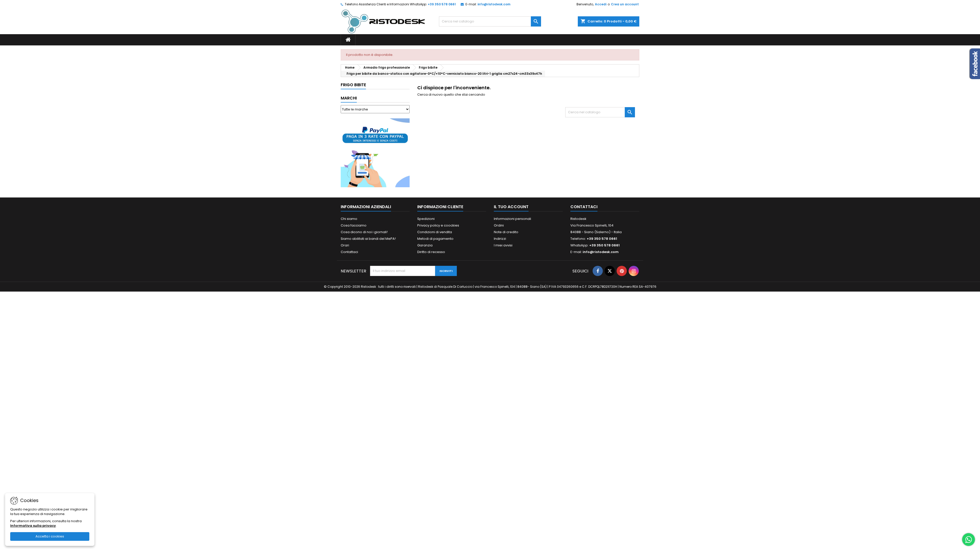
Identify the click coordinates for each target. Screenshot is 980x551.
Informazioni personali (512, 218)
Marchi (349, 98)
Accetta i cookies (49, 536)
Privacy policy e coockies (438, 225)
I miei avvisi (503, 245)
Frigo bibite (353, 85)
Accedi (600, 4)
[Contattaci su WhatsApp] (968, 539)
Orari (345, 245)
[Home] (348, 39)
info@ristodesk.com (493, 4)
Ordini (499, 225)
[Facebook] (598, 271)
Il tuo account (511, 207)
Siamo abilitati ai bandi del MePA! (368, 238)
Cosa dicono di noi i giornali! (364, 232)
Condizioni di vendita (434, 232)
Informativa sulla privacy (33, 525)
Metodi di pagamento (435, 238)
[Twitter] (610, 271)
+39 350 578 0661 (442, 4)
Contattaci (349, 251)
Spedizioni (426, 218)
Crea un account (625, 4)
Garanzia (425, 245)
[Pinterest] (622, 271)
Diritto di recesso (431, 251)
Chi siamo (349, 218)
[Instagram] (634, 271)
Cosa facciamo (353, 225)
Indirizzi (500, 238)
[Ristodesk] (383, 21)
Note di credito (506, 232)
